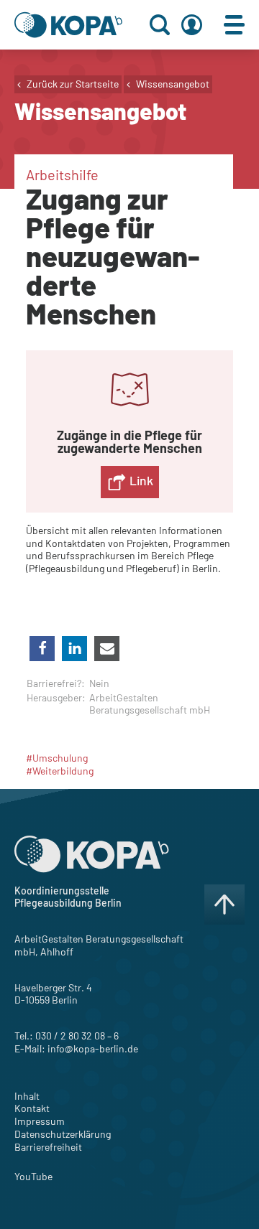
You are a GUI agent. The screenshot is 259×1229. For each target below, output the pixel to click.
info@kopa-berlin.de (92, 1048)
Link (140, 480)
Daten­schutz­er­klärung (62, 1134)
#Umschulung (57, 758)
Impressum (39, 1121)
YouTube (33, 1176)
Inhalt (27, 1096)
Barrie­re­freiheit (48, 1147)
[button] (42, 648)
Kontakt (32, 1108)
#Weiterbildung (60, 771)
